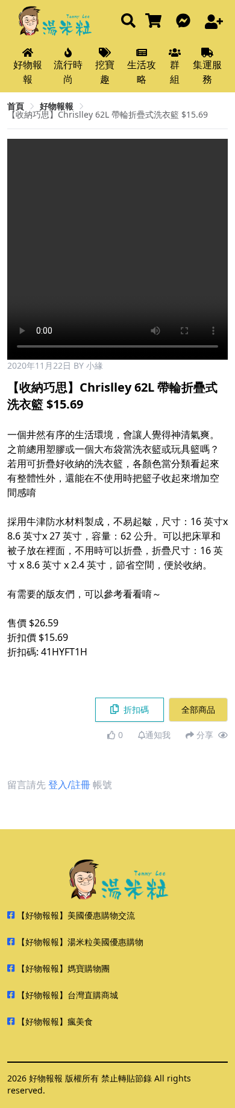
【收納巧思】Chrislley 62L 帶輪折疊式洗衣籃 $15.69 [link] (107, 114)
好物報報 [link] (57, 106)
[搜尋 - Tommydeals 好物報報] (128, 21)
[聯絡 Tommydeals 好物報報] (185, 21)
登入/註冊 (69, 784)
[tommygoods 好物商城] (155, 21)
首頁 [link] (15, 106)
